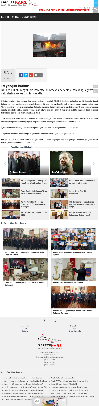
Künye (25, 328)
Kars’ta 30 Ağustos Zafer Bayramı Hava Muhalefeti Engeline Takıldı (25, 381)
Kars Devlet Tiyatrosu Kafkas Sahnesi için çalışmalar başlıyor (24, 390)
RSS (74, 328)
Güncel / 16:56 (64, 9)
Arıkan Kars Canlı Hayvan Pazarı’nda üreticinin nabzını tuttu (23, 393)
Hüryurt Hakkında (74, 331)
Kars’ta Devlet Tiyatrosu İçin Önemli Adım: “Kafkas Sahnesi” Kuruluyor (22, 384)
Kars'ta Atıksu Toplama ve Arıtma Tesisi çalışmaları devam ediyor (72, 396)
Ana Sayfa (24, 326)
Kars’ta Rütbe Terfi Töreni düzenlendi (63, 378)
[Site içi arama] (54, 320)
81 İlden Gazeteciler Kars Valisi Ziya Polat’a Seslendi (21, 399)
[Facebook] (21, 75)
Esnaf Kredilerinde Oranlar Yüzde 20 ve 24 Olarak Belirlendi (23, 378)
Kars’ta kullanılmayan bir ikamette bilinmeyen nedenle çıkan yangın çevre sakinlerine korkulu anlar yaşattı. (47, 91)
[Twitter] (26, 75)
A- (95, 91)
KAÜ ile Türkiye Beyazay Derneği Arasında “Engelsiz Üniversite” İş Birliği (24, 387)
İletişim (25, 331)
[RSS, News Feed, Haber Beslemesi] (49, 320)
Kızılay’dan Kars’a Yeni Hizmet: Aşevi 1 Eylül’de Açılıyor (69, 393)
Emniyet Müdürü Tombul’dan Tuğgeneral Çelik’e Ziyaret (69, 387)
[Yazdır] (40, 75)
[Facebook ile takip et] (44, 320)
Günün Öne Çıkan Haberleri (12, 372)
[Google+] (31, 75)
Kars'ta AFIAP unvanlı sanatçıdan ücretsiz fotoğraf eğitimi (70, 381)
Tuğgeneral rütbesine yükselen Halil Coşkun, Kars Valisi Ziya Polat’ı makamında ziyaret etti (22, 396)
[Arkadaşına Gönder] (36, 75)
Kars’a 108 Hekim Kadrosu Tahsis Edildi (64, 384)
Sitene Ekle (74, 326)
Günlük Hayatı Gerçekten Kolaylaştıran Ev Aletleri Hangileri (70, 390)
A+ (95, 86)
